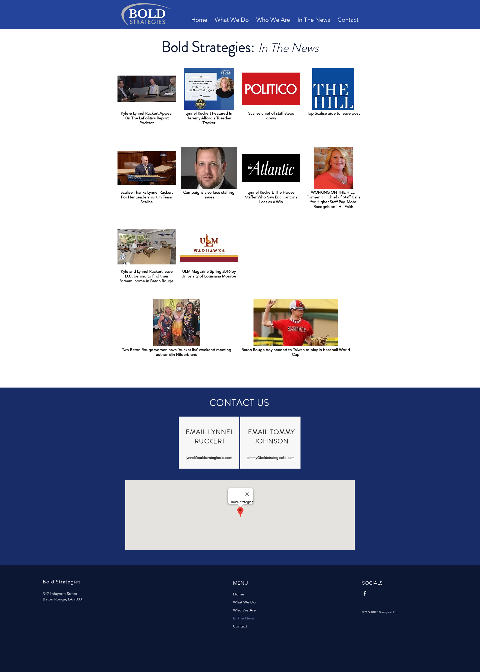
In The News (244, 618)
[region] (209, 443)
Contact (240, 626)
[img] (209, 105)
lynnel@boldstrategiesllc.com (209, 457)
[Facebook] (365, 593)
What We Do (244, 602)
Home (238, 594)
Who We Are (244, 610)
